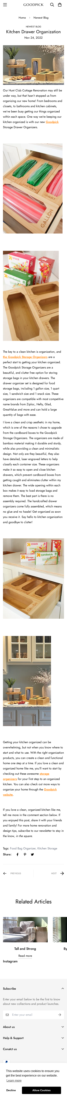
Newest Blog (41, 18)
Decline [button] (11, 1090)
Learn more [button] (14, 1080)
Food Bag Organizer (23, 848)
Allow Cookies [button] (41, 1090)
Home (22, 18)
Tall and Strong (25, 948)
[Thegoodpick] (33, 4)
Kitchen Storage (47, 848)
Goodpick (52, 122)
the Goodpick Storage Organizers (25, 357)
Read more (25, 956)
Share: (7, 854)
